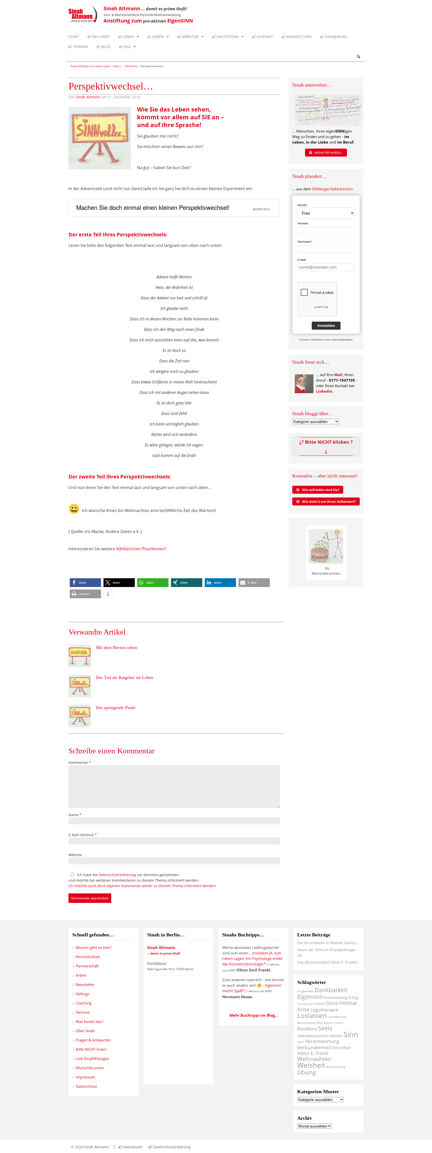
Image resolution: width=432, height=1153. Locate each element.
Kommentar (79, 762)
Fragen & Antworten (93, 1039)
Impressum (85, 1076)
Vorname (303, 223)
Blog (105, 46)
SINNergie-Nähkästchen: (333, 188)
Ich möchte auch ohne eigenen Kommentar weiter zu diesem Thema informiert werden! (142, 885)
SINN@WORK (335, 36)
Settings (82, 993)
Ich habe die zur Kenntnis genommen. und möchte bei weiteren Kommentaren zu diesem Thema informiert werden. (142, 880)
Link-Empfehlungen (92, 1058)
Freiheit (318, 1003)
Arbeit (81, 975)
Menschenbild (306, 1023)
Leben (128, 36)
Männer (329, 1023)
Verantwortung (322, 1041)
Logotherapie (324, 1010)
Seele (325, 1028)
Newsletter (85, 984)
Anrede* (302, 205)
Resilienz (307, 1028)
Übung (306, 1072)
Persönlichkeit (88, 956)
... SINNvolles (130, 66)
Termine (80, 46)
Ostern (339, 1023)
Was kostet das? (89, 1021)
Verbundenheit (314, 1047)
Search (358, 57)
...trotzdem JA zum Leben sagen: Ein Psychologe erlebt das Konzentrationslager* (252, 958)
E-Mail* (302, 259)
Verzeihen (341, 1047)
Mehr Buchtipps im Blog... (254, 1015)
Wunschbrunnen (90, 1067)
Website (75, 854)
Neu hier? (100, 36)
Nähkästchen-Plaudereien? (141, 548)
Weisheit (311, 1065)
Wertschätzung (335, 1066)
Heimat (348, 1002)
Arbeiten (189, 36)
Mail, (339, 374)
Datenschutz (86, 1086)
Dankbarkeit (331, 990)
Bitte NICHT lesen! (91, 1049)
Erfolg (353, 997)
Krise (303, 1009)
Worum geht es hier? (93, 947)
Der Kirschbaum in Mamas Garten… (328, 942)
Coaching (84, 1002)
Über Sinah (85, 1030)
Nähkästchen (298, 36)
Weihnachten (314, 1058)
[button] (85, 582)
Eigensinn (310, 997)
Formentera (304, 1004)
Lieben (157, 36)
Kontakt (264, 36)
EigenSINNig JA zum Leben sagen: (91, 66)
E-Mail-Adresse (82, 834)
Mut (319, 1022)
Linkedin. (325, 391)
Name (75, 814)
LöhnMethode (337, 1017)
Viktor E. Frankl (312, 1053)
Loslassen (312, 1015)
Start (73, 36)
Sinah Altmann (88, 97)
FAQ (127, 46)
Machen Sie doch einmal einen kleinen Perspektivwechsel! (153, 207)
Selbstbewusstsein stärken (319, 1035)
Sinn (351, 1034)
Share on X (261, 209)
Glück (332, 1003)
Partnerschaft (87, 965)
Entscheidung (335, 997)
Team (300, 1042)
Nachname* (305, 241)
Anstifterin (227, 36)
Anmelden (326, 325)
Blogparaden (305, 991)
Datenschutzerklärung (117, 874)
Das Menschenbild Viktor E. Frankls (327, 962)
